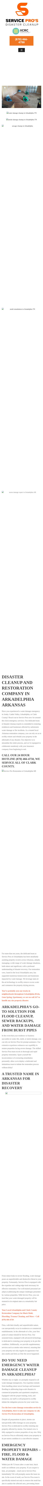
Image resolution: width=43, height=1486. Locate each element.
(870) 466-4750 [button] (21, 41)
